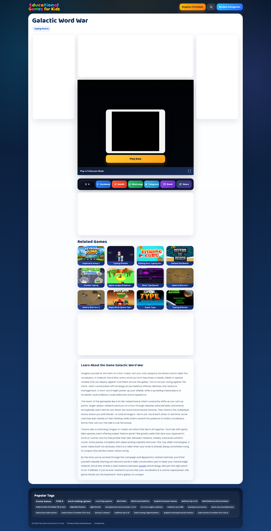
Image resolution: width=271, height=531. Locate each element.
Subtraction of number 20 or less (50, 507)
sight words (95, 507)
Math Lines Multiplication (222, 507)
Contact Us (99, 523)
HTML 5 (59, 501)
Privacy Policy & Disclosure (79, 523)
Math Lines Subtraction (46, 513)
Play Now (135, 159)
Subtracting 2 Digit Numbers (146, 513)
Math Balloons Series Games (215, 501)
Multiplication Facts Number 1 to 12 (120, 507)
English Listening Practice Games (178, 513)
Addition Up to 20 (189, 501)
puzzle (142, 466)
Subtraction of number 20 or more (213, 513)
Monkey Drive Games (197, 507)
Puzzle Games (43, 501)
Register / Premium (192, 7)
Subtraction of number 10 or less (76, 513)
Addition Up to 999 (175, 507)
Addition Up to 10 (122, 513)
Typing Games (41, 28)
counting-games (104, 501)
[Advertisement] (54, 76)
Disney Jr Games (102, 513)
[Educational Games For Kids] (44, 7)
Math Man (121, 501)
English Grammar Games (165, 501)
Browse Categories (229, 7)
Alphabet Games (77, 507)
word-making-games (79, 501)
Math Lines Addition (140, 501)
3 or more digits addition (152, 507)
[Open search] (211, 7)
